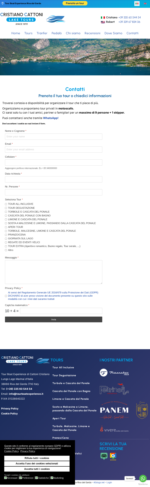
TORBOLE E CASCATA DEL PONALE (29, 211)
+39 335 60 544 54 (130, 17)
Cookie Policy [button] (11, 451)
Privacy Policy (14, 288)
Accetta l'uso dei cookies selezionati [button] (37, 463)
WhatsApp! (50, 118)
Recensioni (92, 33)
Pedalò (57, 33)
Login (109, 482)
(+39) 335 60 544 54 (19, 388)
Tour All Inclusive (63, 367)
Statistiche (43, 478)
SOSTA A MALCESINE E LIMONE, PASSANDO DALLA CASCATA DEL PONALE (52, 223)
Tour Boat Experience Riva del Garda (23, 3)
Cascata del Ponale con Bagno (71, 391)
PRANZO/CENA (17, 234)
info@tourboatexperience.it (26, 393)
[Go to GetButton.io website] (143, 484)
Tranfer (42, 33)
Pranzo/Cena (60, 437)
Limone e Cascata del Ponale (70, 398)
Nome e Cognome (15, 131)
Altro (10, 250)
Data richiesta (13, 173)
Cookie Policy (9, 413)
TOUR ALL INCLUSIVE (20, 204)
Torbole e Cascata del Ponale (71, 383)
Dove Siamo (113, 33)
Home (15, 33)
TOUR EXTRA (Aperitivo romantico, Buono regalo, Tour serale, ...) (44, 246)
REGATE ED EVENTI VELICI (24, 242)
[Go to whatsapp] (143, 478)
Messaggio (12, 257)
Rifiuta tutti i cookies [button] (37, 458)
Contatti (133, 33)
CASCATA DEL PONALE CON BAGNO (29, 215)
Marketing (58, 478)
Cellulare (10, 156)
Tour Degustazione (64, 375)
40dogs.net (99, 482)
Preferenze (27, 478)
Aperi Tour (59, 418)
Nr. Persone (12, 186)
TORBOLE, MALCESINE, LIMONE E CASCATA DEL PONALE (42, 230)
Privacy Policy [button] (27, 451)
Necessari (12, 478)
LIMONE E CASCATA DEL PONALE (27, 219)
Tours (28, 33)
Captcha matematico (17, 305)
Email (9, 144)
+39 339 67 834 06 (129, 22)
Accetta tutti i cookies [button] (37, 469)
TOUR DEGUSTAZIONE (21, 208)
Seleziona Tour (14, 199)
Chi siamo (73, 33)
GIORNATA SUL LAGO (20, 238)
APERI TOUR (15, 227)
